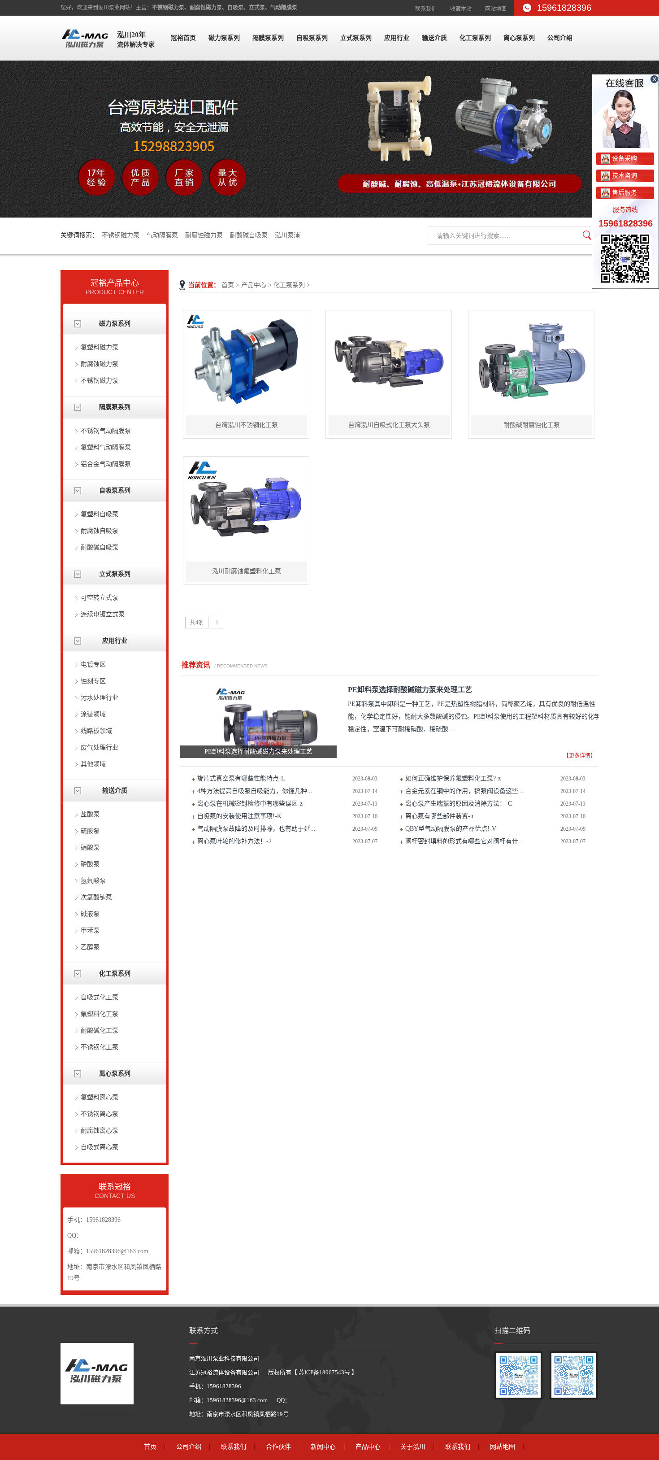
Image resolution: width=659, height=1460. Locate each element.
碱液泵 (90, 914)
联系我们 (426, 9)
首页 (227, 285)
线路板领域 (96, 731)
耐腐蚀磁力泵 (204, 235)
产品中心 (253, 285)
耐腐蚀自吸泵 (99, 530)
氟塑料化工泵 (99, 1014)
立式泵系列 (356, 38)
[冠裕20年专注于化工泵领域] (329, 139)
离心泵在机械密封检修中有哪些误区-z (250, 803)
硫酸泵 (90, 831)
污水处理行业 (99, 697)
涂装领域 (93, 714)
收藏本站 (461, 9)
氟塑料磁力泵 (99, 347)
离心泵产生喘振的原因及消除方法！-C (458, 803)
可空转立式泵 (99, 597)
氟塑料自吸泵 (99, 514)
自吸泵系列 (312, 38)
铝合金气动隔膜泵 (106, 464)
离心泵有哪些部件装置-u (439, 816)
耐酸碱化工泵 (99, 1030)
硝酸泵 (90, 847)
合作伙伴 (278, 1446)
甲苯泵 (90, 930)
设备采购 (623, 158)
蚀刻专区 (93, 681)
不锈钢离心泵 (99, 1114)
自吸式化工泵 (99, 997)
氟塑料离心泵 (99, 1097)
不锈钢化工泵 (99, 1047)
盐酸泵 (90, 814)
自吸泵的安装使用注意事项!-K (239, 816)
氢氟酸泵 (93, 880)
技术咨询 (623, 175)
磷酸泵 (90, 864)
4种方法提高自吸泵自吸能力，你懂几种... (254, 791)
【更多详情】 (580, 756)
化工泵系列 (475, 38)
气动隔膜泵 (162, 235)
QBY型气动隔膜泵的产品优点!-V (450, 828)
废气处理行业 (99, 747)
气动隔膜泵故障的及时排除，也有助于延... (256, 828)
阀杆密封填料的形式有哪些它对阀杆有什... (464, 841)
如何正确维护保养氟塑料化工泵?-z (453, 778)
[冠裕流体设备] (85, 51)
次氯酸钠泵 (96, 897)
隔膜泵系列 (268, 38)
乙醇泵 (90, 947)
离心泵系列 (519, 38)
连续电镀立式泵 (103, 614)
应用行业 (396, 38)
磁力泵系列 (224, 38)
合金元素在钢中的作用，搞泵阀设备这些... (464, 791)
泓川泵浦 (287, 235)
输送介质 (434, 38)
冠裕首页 (183, 38)
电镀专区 (93, 664)
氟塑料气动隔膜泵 (106, 447)
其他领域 (93, 764)
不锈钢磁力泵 (120, 235)
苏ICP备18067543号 (324, 1372)
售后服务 (623, 192)
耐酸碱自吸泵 (249, 235)
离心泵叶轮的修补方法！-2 (234, 841)
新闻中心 (323, 1446)
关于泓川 (412, 1446)
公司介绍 (559, 38)
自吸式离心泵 (99, 1147)
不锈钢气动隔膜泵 (106, 430)
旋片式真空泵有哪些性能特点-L (241, 778)
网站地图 (496, 9)
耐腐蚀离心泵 (99, 1130)
